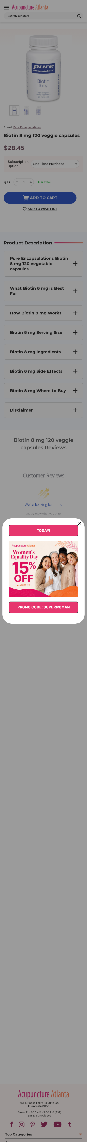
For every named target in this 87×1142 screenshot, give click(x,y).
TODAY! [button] (43, 530)
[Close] (80, 523)
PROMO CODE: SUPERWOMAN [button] (43, 607)
